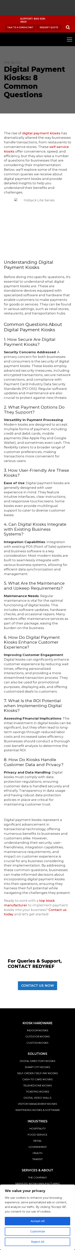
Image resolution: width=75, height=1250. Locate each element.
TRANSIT (37, 1159)
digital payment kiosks (41, 133)
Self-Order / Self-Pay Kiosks (37, 1073)
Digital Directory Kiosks (37, 1060)
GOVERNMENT (37, 1146)
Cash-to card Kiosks (37, 1079)
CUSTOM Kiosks (37, 1042)
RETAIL (37, 1140)
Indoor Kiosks (37, 1030)
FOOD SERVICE (37, 1134)
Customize (37, 1231)
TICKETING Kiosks (37, 1091)
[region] (37, 1217)
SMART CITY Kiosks (37, 1067)
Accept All (38, 1221)
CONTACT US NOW (37, 985)
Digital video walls (38, 1097)
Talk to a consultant (20, 27)
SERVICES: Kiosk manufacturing (37, 1183)
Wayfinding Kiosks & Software (37, 1109)
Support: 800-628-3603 (33, 20)
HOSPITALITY (37, 1128)
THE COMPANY (37, 1177)
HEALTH (37, 1153)
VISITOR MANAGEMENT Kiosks (37, 1103)
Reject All (37, 1241)
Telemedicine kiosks (37, 1085)
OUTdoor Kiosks (37, 1036)
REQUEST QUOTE (49, 27)
